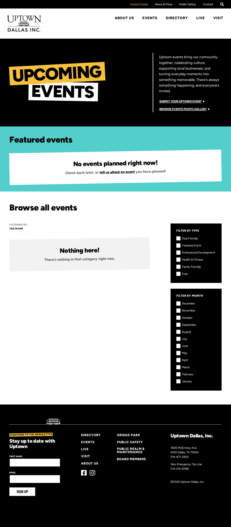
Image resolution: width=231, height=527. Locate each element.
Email (12, 472)
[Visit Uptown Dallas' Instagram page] (92, 473)
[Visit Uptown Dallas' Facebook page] (84, 473)
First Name (15, 456)
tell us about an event (117, 171)
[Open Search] (222, 4)
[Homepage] (24, 24)
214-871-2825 (180, 457)
